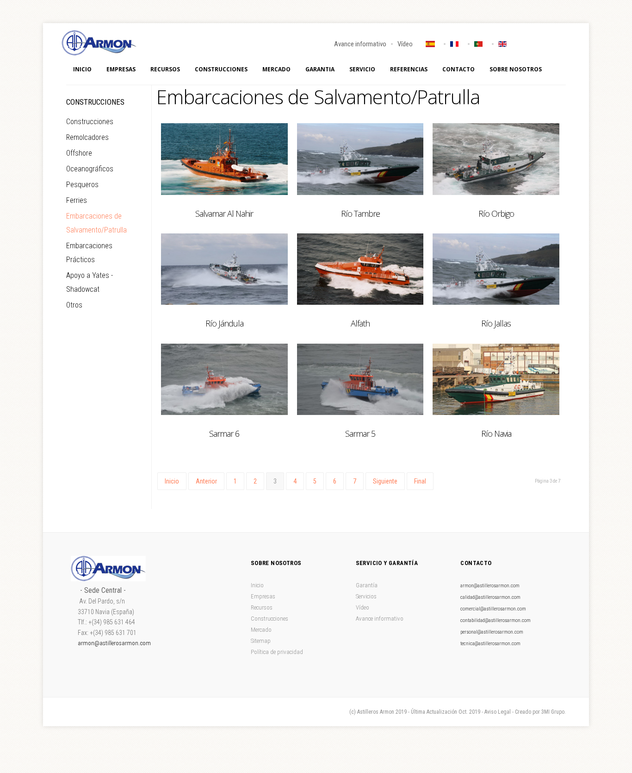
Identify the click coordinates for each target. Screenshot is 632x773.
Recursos (165, 69)
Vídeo (405, 44)
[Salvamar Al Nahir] (224, 159)
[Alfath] (360, 269)
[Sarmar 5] (360, 379)
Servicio (362, 69)
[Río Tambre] (360, 159)
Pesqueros (82, 184)
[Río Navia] (496, 379)
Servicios (366, 596)
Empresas (121, 69)
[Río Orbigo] (496, 159)
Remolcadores (87, 137)
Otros (74, 305)
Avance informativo (360, 44)
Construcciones (221, 69)
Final (420, 481)
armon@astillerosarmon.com (114, 643)
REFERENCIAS (409, 69)
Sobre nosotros (515, 69)
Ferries (76, 200)
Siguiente (385, 481)
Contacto (458, 69)
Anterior (206, 481)
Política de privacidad (277, 651)
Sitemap (261, 640)
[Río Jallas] (496, 269)
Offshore (79, 153)
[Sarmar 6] (224, 379)
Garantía (367, 585)
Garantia (320, 69)
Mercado (276, 69)
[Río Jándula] (224, 269)
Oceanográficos (89, 168)
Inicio (82, 69)
